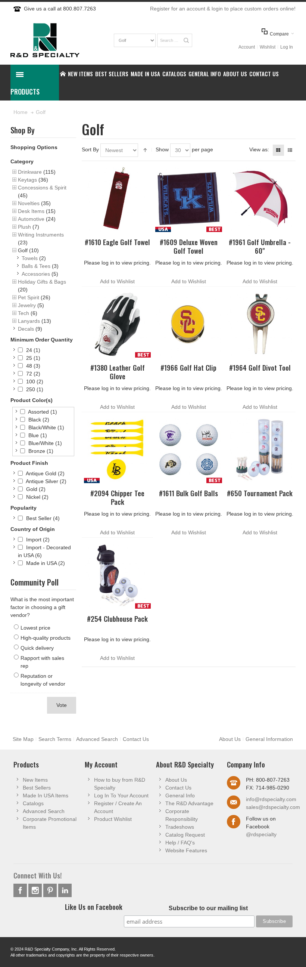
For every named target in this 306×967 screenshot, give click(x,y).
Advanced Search (97, 739)
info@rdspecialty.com (271, 799)
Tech (23, 313)
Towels (30, 258)
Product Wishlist (113, 819)
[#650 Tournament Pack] (259, 449)
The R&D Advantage (189, 803)
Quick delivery (37, 648)
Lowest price (35, 628)
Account (246, 47)
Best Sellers (37, 788)
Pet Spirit (28, 297)
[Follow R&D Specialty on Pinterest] (50, 890)
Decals (26, 329)
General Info (180, 795)
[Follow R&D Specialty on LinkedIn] (65, 890)
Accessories (36, 274)
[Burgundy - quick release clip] (117, 198)
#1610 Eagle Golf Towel (117, 242)
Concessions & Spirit (42, 188)
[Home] (63, 74)
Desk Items (31, 211)
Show (162, 149)
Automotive (31, 219)
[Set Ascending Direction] (145, 150)
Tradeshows (179, 827)
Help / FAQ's (180, 843)
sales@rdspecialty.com (273, 807)
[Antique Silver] (259, 324)
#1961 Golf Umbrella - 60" (260, 246)
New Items (35, 780)
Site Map (23, 739)
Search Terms (54, 739)
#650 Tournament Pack (260, 493)
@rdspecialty (261, 834)
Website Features (186, 850)
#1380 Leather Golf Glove (117, 371)
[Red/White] (259, 198)
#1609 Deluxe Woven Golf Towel (189, 246)
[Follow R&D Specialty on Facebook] (20, 890)
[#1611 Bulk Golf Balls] (188, 449)
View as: (259, 149)
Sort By (90, 149)
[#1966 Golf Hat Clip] (188, 324)
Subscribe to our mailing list (208, 908)
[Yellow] (117, 449)
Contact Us (136, 739)
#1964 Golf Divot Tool (260, 367)
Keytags (27, 180)
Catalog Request (185, 835)
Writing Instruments (41, 235)
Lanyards (29, 321)
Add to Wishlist (117, 281)
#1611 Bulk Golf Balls (188, 493)
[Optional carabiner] (188, 198)
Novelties (29, 203)
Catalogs (33, 803)
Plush (24, 227)
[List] (290, 150)
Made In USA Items (45, 795)
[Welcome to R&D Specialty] (44, 40)
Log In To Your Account (121, 795)
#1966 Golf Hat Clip (188, 367)
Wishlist (267, 47)
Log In (286, 47)
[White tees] (117, 575)
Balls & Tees (36, 266)
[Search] (186, 40)
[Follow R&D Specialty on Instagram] (35, 890)
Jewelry (27, 305)
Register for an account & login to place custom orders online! (223, 9)
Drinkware (30, 172)
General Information (269, 739)
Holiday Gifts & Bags (42, 282)
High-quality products (46, 638)
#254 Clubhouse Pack (117, 619)
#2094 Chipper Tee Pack (117, 497)
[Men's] (117, 324)
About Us (230, 739)
